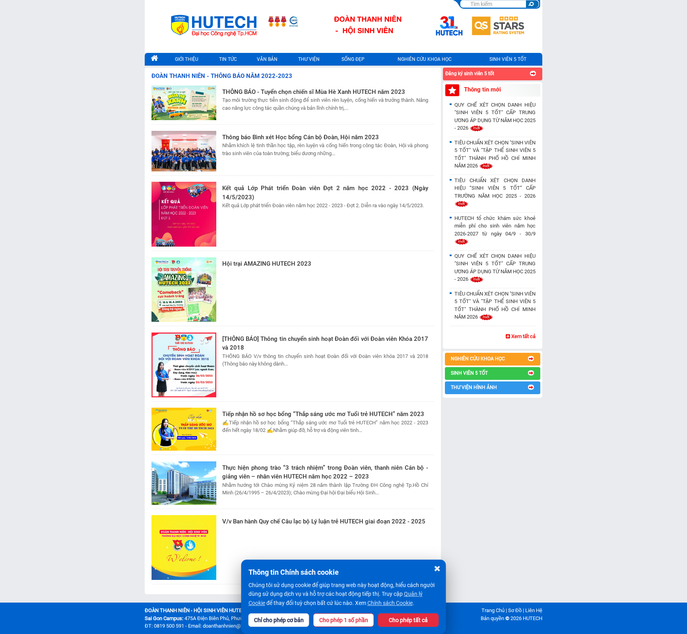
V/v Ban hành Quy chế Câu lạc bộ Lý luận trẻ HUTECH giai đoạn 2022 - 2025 (323, 521)
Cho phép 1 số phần (343, 620)
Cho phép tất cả (408, 620)
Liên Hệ (533, 610)
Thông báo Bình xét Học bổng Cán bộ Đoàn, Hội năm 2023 (300, 137)
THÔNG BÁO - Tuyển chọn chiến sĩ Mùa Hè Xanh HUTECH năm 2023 (313, 91)
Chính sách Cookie (390, 603)
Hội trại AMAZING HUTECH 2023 (266, 263)
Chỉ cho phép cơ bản (279, 620)
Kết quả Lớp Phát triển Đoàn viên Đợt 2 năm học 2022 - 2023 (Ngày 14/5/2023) (325, 193)
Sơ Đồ (515, 610)
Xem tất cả (523, 336)
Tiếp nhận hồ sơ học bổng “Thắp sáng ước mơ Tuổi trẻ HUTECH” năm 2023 (323, 414)
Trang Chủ (493, 610)
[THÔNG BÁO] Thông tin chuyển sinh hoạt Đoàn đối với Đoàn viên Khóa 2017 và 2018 (325, 343)
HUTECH (532, 618)
